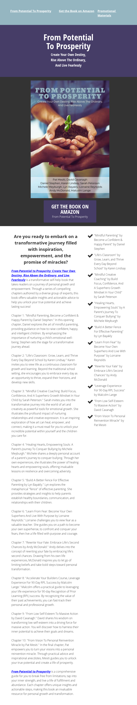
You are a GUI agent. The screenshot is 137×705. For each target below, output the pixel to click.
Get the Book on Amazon (76, 11)
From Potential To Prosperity (30, 11)
